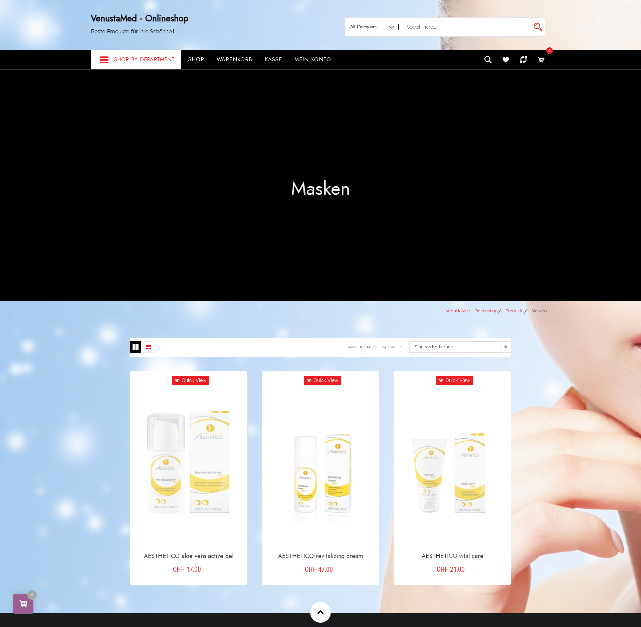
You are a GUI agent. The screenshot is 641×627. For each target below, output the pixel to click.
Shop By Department (144, 59)
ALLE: (395, 347)
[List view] (148, 347)
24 (384, 347)
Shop (196, 59)
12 (375, 347)
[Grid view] (135, 347)
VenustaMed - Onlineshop (139, 18)
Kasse (273, 59)
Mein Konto (312, 59)
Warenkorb (234, 59)
